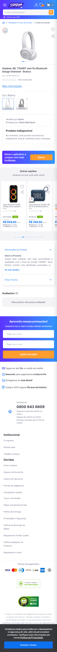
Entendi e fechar (28, 645)
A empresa (8, 440)
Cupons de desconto (13, 479)
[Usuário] (36, 5)
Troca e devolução (12, 498)
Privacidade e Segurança (15, 518)
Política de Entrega (12, 512)
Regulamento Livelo (12, 552)
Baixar (41, 157)
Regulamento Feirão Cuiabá (16, 535)
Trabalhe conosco (12, 454)
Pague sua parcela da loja (15, 505)
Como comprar (10, 465)
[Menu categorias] (5, 5)
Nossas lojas (9, 447)
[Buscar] (51, 12)
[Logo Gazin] (16, 5)
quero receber (28, 354)
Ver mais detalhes (12, 270)
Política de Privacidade (31, 637)
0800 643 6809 (31, 407)
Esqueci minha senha (13, 472)
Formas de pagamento (14, 485)
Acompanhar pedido (13, 492)
